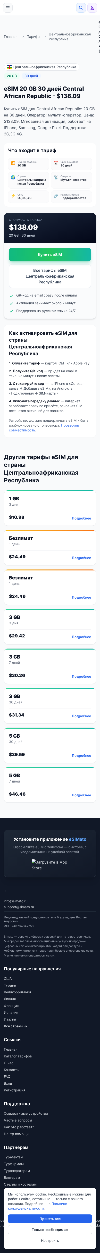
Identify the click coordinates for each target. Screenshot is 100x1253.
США (8, 978)
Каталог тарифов (18, 1056)
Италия (10, 1019)
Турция (10, 985)
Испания (11, 1012)
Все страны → (15, 1026)
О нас (8, 1063)
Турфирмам (14, 1164)
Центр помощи (16, 1134)
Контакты (11, 1070)
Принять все (50, 1219)
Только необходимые (50, 1230)
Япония (10, 999)
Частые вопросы (18, 1120)
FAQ (7, 1076)
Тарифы (33, 36)
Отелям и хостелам (20, 1184)
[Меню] (8, 8)
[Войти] (92, 8)
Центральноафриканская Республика (70, 36)
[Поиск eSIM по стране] (81, 8)
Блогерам (12, 1177)
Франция (11, 1006)
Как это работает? (19, 1127)
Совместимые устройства (26, 1113)
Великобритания (17, 992)
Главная (10, 36)
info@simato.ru (15, 901)
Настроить (50, 1240)
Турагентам (13, 1157)
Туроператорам (17, 1171)
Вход (8, 1083)
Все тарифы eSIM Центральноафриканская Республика (50, 276)
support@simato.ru (19, 907)
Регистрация (14, 1090)
